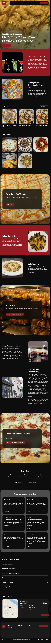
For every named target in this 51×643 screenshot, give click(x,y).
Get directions (45, 602)
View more (6, 508)
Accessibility (19, 633)
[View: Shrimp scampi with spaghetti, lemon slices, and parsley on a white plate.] (25, 160)
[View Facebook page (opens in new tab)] (2, 639)
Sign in (36, 3)
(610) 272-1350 (32, 607)
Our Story (18, 3)
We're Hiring (25, 3)
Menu (12, 3)
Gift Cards (9, 627)
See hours (37, 615)
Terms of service (11, 633)
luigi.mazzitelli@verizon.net (35, 609)
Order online (45, 615)
